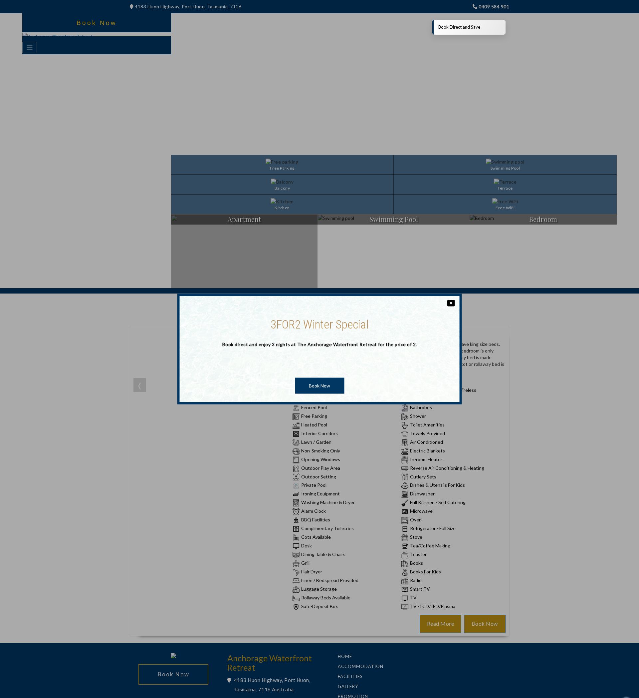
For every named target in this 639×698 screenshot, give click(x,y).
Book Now (319, 385)
